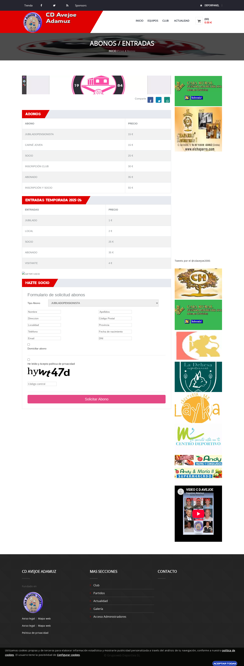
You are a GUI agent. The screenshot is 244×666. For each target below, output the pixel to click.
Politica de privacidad (35, 632)
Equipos (153, 20)
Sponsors (80, 5)
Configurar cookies (68, 655)
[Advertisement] (198, 205)
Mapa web (44, 618)
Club (166, 20)
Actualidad (181, 20)
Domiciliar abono (37, 348)
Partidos (99, 593)
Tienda (28, 5)
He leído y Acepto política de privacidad (51, 363)
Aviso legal (28, 618)
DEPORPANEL (212, 5)
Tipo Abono (34, 303)
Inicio (139, 20)
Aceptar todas (224, 663)
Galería (98, 609)
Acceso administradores (109, 617)
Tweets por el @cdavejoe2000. (193, 260)
